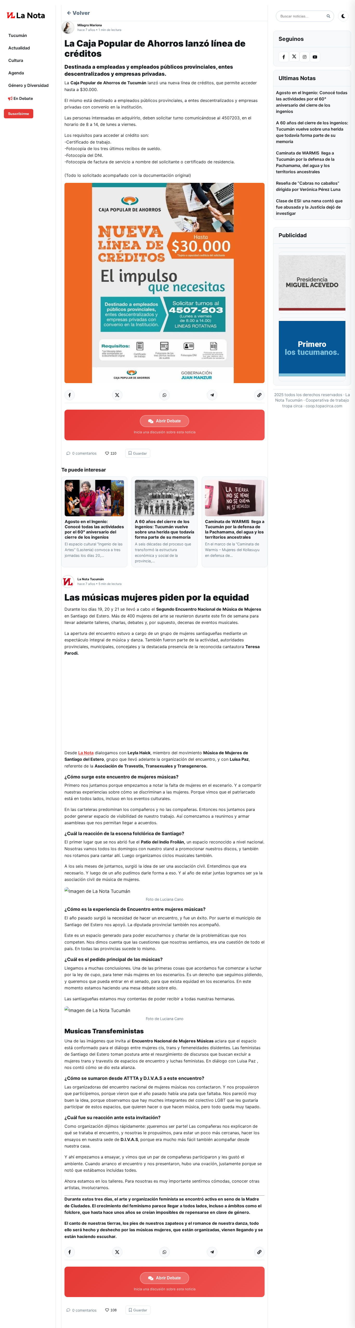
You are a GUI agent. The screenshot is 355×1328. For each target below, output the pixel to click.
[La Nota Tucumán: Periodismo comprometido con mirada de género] (25, 15)
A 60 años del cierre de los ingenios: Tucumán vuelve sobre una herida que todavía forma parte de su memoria (164, 529)
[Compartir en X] (117, 395)
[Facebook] (284, 57)
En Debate (22, 98)
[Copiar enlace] (259, 395)
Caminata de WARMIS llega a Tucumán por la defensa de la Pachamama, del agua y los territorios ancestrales (234, 529)
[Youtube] (315, 57)
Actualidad (19, 47)
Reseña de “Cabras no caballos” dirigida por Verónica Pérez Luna (308, 186)
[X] (294, 56)
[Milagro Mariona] (69, 27)
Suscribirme (18, 114)
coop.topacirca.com (324, 405)
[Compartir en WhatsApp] (164, 395)
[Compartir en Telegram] (212, 395)
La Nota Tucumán (90, 579)
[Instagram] (304, 57)
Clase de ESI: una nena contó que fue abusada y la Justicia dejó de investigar (309, 207)
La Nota (86, 752)
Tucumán (17, 35)
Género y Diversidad (28, 85)
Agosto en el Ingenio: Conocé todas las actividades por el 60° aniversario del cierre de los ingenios (94, 529)
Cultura (15, 60)
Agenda (16, 72)
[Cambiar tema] (343, 16)
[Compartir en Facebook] (69, 395)
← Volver (78, 13)
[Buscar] (328, 16)
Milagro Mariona (89, 25)
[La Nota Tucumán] (69, 581)
